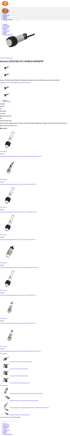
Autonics (19, 82)
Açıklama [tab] (5, 100)
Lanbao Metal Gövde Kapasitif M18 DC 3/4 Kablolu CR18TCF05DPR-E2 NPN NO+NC (20, 351)
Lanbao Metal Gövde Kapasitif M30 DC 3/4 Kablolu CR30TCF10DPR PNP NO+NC (19, 267)
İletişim (4, 18)
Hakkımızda (5, 13)
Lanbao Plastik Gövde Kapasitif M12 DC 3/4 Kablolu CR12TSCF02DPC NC (17, 239)
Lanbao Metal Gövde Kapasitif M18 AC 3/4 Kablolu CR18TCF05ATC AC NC (18, 323)
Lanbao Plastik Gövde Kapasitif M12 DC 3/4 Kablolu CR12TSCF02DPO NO (18, 295)
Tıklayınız (65, 123)
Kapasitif (7, 58)
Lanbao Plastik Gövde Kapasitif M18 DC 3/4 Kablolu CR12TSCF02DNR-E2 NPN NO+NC (21, 156)
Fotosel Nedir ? (6, 10)
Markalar (5, 16)
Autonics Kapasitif (26, 82)
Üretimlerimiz (6, 15)
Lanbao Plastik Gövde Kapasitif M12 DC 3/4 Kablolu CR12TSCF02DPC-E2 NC (18, 212)
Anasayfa (5, 9)
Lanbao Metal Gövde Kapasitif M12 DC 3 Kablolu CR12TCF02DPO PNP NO (18, 184)
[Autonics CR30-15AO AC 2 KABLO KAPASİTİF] (6, 70)
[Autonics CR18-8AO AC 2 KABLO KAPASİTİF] (6, 77)
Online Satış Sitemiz (8, 19)
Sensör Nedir (6, 11)
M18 (12, 58)
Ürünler (5, 14)
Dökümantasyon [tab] (7, 101)
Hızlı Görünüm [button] (3, 151)
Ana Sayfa (2, 58)
